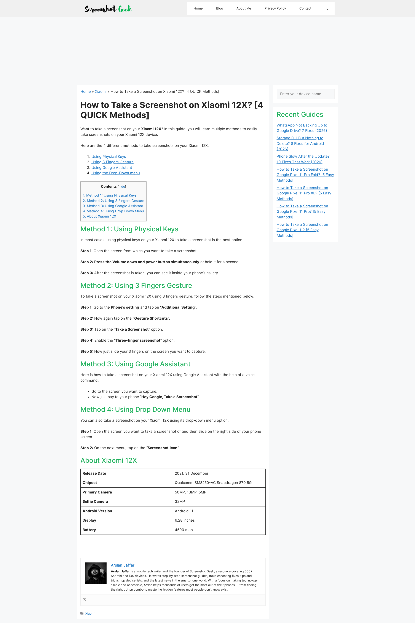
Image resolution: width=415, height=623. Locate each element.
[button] (326, 8)
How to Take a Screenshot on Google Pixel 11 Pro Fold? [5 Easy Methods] (305, 175)
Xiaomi (101, 91)
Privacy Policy (275, 8)
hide (122, 187)
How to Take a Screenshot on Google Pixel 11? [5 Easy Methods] (302, 230)
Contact (305, 8)
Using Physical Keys (108, 156)
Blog (219, 8)
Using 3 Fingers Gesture (112, 162)
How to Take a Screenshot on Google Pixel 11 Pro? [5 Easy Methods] (302, 211)
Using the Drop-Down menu (115, 173)
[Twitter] (85, 600)
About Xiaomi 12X (99, 216)
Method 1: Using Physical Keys (110, 195)
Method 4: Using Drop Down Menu (113, 211)
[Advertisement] (207, 49)
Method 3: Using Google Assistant (113, 206)
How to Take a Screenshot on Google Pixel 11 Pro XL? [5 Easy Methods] (304, 193)
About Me (243, 8)
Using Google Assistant (111, 167)
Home (198, 8)
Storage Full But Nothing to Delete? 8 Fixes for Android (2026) (300, 143)
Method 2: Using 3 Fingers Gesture (113, 201)
